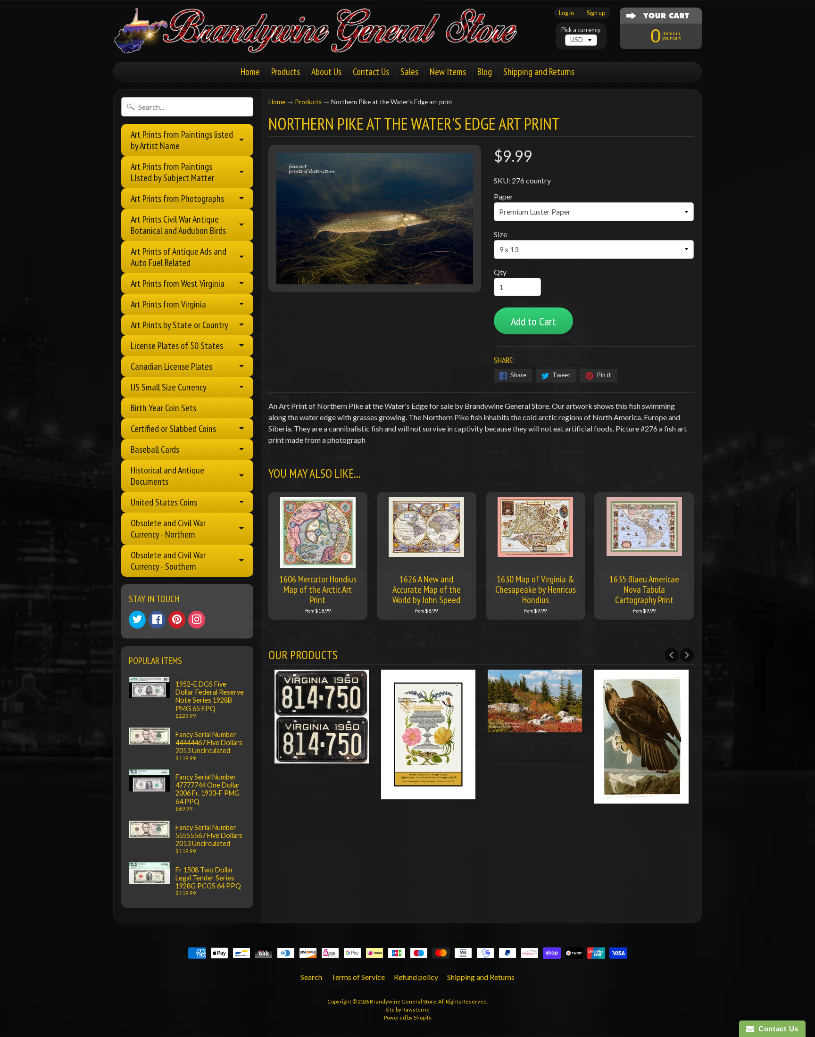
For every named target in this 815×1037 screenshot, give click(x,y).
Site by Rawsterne (407, 1009)
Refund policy (416, 976)
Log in (566, 13)
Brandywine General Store (403, 1001)
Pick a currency (581, 29)
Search (311, 976)
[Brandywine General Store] (325, 41)
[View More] (321, 757)
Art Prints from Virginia (168, 304)
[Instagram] (196, 620)
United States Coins (164, 502)
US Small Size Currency (169, 387)
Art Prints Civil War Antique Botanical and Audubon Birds (178, 225)
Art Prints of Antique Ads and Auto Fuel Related (178, 257)
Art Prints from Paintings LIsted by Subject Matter (172, 172)
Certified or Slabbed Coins (173, 429)
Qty (500, 271)
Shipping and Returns (538, 72)
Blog (484, 72)
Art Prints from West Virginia (178, 283)
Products (285, 72)
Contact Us (371, 72)
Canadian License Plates (171, 366)
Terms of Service (358, 976)
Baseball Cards (155, 449)
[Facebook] (157, 620)
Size (500, 234)
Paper (503, 196)
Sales (409, 72)
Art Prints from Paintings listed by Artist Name (182, 140)
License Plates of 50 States (177, 346)
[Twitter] (137, 620)
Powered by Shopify (408, 1017)
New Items (448, 72)
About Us (326, 72)
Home (250, 72)
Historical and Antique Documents (167, 476)
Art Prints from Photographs (177, 198)
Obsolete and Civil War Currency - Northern (168, 528)
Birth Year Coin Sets (163, 408)
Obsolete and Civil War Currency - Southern (168, 560)
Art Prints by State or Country (179, 325)
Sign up (596, 13)
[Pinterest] (176, 620)
